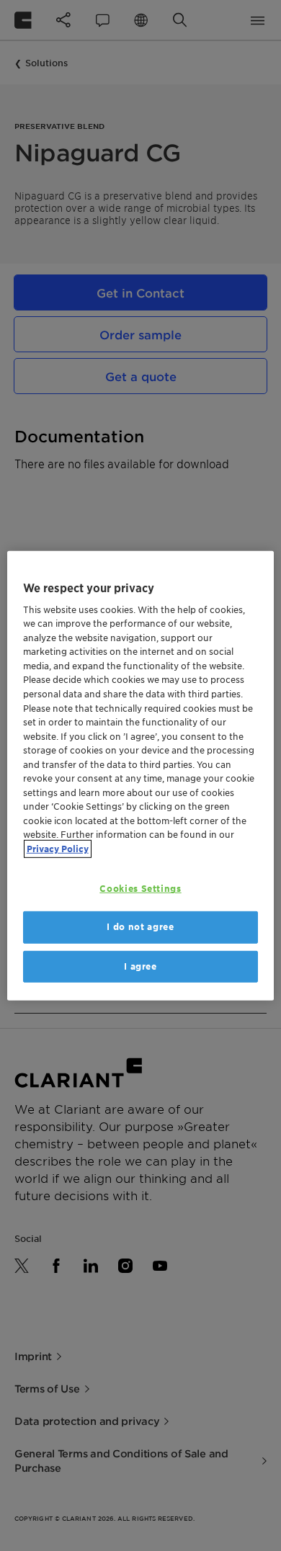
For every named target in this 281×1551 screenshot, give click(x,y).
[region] (141, 775)
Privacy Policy (58, 848)
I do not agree (140, 927)
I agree (140, 966)
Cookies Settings (140, 888)
